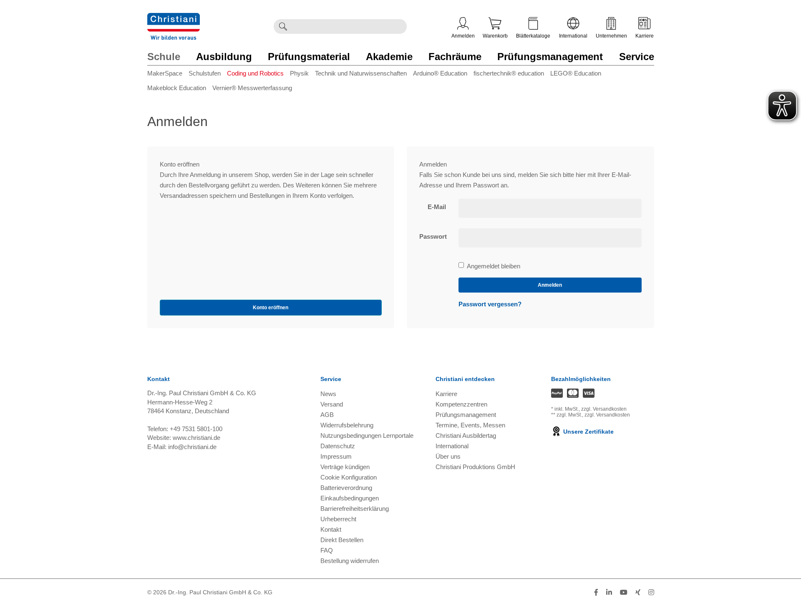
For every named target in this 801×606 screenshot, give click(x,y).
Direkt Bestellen (341, 539)
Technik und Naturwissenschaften (361, 73)
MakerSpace (164, 73)
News (328, 393)
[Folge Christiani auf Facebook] (596, 592)
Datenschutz (337, 445)
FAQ (326, 550)
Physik (299, 73)
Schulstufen (205, 73)
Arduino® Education (440, 73)
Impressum (336, 456)
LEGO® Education (575, 73)
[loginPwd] (550, 237)
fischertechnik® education (509, 73)
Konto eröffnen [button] (270, 308)
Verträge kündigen (345, 466)
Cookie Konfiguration (348, 477)
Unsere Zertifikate (588, 431)
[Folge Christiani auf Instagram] (651, 592)
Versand (331, 404)
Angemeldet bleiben (493, 266)
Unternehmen (611, 36)
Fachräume (454, 56)
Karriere (644, 36)
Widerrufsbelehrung (346, 425)
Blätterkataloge (533, 36)
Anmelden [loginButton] (550, 285)
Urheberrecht (338, 519)
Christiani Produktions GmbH (475, 466)
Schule (163, 56)
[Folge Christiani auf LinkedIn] (609, 592)
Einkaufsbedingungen (349, 498)
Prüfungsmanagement (550, 56)
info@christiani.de (192, 446)
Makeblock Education (176, 87)
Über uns (448, 456)
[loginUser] (550, 208)
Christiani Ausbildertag (466, 435)
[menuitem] (168, 75)
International (573, 36)
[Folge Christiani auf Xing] (637, 592)
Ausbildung (224, 56)
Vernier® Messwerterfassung (252, 87)
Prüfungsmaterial (309, 56)
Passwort (433, 236)
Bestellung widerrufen (349, 560)
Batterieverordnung (346, 487)
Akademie (389, 56)
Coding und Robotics (255, 73)
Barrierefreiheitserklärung (354, 508)
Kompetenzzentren (461, 404)
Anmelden (463, 36)
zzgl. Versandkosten (604, 409)
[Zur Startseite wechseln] (173, 18)
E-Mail (437, 206)
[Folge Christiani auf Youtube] (623, 592)
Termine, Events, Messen (470, 425)
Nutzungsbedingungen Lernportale (366, 435)
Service (636, 56)
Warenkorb (495, 36)
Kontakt (330, 529)
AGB (327, 414)
